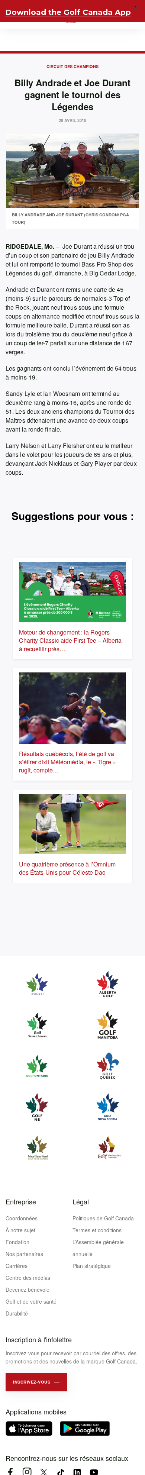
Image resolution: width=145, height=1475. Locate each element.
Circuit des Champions (72, 66)
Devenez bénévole (27, 1289)
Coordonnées (22, 1218)
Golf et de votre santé (31, 1301)
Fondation (17, 1242)
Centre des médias (28, 1277)
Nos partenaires (24, 1254)
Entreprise (21, 1201)
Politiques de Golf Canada (103, 1218)
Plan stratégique (91, 1265)
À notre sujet (20, 1230)
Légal (80, 1201)
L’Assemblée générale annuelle (98, 1248)
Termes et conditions (97, 1230)
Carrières (17, 1265)
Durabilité (17, 1313)
